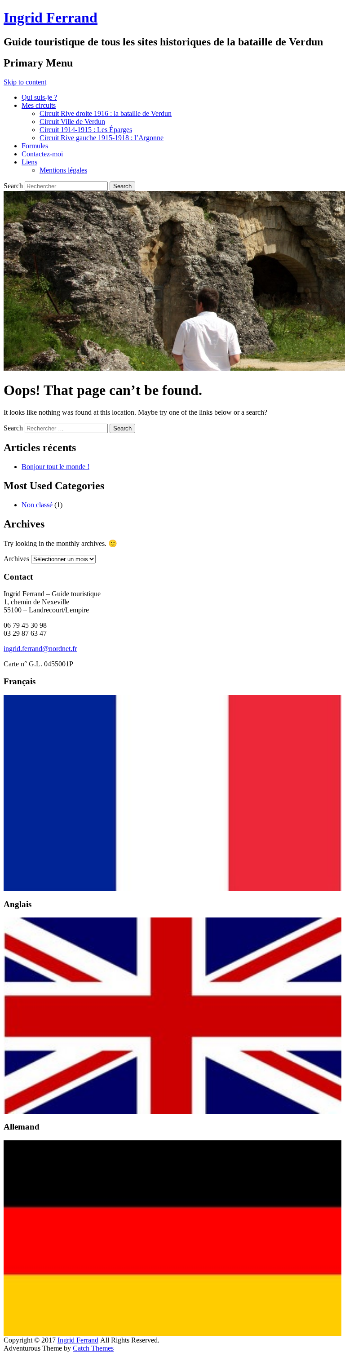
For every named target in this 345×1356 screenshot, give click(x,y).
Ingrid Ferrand (50, 17)
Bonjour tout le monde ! (55, 466)
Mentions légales (63, 170)
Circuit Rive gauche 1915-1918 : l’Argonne (102, 138)
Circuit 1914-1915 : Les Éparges (86, 129)
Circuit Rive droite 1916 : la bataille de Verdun (106, 113)
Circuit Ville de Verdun (72, 121)
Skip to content (25, 82)
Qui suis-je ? (39, 97)
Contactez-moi (42, 154)
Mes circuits (39, 105)
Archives (16, 559)
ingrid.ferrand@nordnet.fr (40, 648)
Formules (35, 146)
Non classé (37, 505)
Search (13, 186)
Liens (29, 162)
